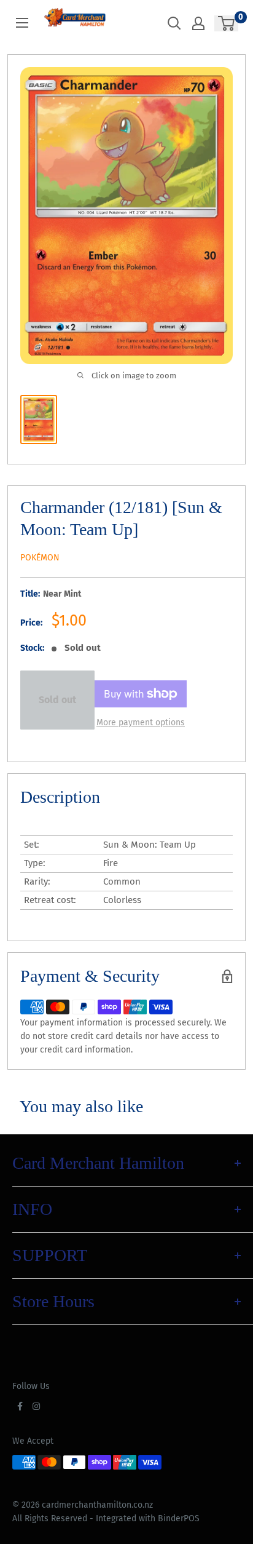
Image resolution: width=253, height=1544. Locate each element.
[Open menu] (22, 22)
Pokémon (40, 557)
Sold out (57, 700)
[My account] (198, 23)
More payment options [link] (140, 722)
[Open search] (174, 23)
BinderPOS (179, 1518)
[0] (227, 23)
